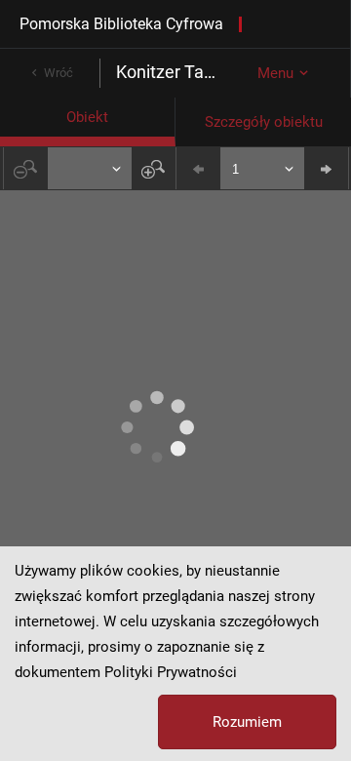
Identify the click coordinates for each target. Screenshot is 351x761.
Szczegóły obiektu (264, 122)
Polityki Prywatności (170, 672)
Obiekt (87, 117)
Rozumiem (247, 722)
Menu (275, 73)
